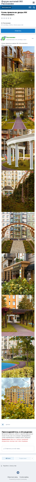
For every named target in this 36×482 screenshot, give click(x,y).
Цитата (8, 424)
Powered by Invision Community (18, 479)
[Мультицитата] (2, 424)
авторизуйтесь (26, 435)
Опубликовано (16, 39)
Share (9, 458)
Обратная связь (12, 477)
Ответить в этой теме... (12, 448)
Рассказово (7, 23)
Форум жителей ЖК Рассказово (12, 2)
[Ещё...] (33, 38)
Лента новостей (18, 25)
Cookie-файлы (24, 477)
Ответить (18, 31)
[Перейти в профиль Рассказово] (3, 38)
